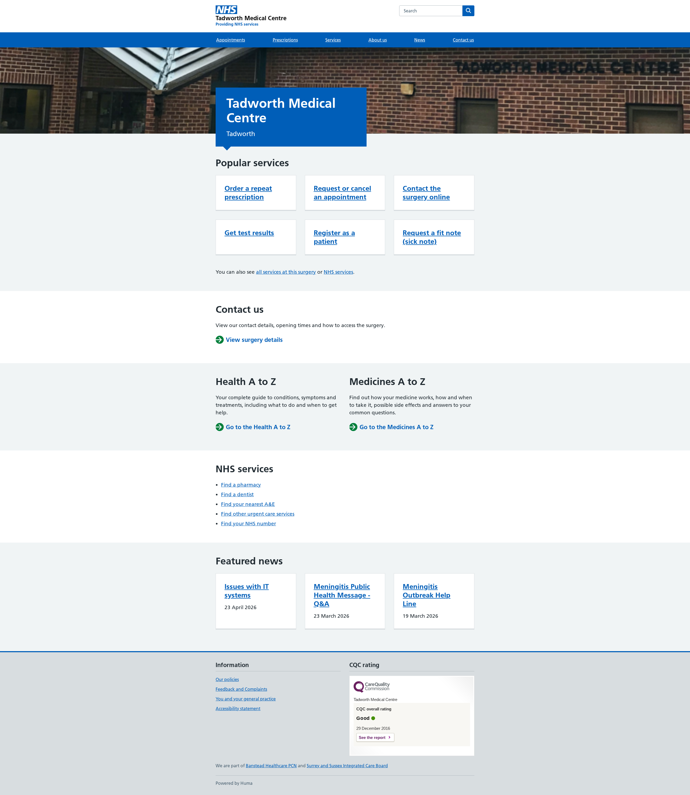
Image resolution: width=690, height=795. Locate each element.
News (419, 40)
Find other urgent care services (257, 514)
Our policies (227, 679)
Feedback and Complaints (241, 689)
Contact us (463, 40)
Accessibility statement (238, 708)
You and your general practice (246, 699)
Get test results (249, 232)
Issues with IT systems (247, 590)
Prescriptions (285, 40)
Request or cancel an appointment (342, 192)
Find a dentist (237, 494)
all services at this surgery (286, 272)
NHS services (338, 272)
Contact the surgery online (426, 192)
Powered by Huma (234, 783)
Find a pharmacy (241, 485)
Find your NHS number (248, 523)
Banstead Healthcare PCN (271, 765)
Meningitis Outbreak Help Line (426, 595)
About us (377, 40)
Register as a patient (334, 237)
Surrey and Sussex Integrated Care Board (347, 765)
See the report (372, 737)
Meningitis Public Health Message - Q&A (342, 595)
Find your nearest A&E (248, 504)
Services (333, 40)
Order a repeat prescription (248, 192)
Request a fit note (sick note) (432, 237)
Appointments (230, 40)
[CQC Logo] (372, 687)
